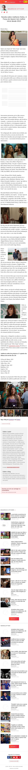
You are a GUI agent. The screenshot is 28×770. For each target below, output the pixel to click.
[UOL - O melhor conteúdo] (4, 2)
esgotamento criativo (14, 345)
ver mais (13, 618)
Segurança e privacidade (14, 768)
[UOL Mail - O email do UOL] (20, 1)
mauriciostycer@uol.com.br (13, 467)
